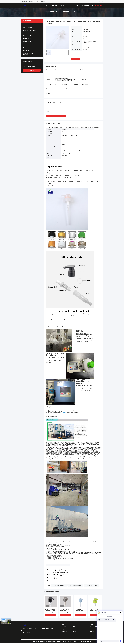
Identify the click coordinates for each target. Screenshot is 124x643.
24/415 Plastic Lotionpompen (59, 585)
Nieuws (74, 626)
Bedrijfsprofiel (64, 626)
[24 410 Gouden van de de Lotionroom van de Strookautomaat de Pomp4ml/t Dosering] (57, 37)
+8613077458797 (31, 66)
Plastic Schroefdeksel (27, 50)
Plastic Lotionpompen (45, 14)
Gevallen (74, 628)
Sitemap (74, 629)
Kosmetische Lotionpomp (28, 24)
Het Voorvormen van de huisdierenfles (28, 54)
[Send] (121, 641)
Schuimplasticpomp (27, 41)
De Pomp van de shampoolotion (29, 35)
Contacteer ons (64, 631)
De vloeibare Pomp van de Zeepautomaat (28, 44)
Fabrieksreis (64, 628)
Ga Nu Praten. (76, 59)
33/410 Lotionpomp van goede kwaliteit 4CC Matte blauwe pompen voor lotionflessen (80, 611)
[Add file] (98, 641)
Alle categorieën (92, 631)
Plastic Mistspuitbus (27, 47)
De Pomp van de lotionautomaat (29, 30)
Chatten (32, 70)
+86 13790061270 (34, 63)
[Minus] (121, 612)
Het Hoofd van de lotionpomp (29, 33)
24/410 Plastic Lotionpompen (91, 585)
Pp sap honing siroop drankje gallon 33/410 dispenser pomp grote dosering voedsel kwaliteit (65, 611)
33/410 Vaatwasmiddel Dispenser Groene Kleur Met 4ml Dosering (50, 611)
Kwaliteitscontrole (65, 629)
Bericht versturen (56, 116)
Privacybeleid (75, 631)
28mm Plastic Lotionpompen (75, 585)
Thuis (38, 14)
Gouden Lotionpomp (27, 38)
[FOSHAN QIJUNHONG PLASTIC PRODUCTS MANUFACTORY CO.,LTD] (25, 5)
